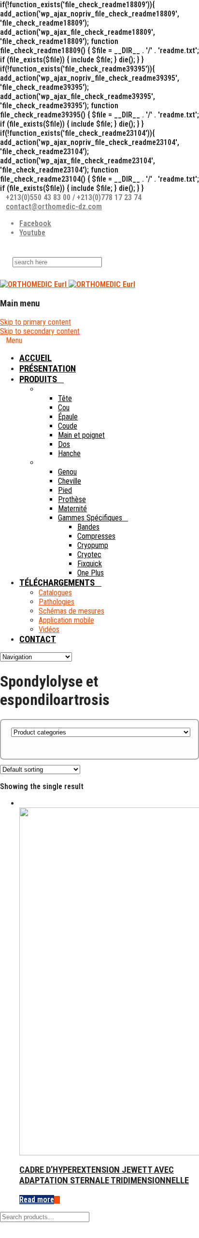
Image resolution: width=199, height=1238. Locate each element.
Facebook (35, 223)
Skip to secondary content (40, 331)
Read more (36, 1199)
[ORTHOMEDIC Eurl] (67, 284)
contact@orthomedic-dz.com (54, 206)
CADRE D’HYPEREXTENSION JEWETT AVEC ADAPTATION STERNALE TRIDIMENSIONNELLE (104, 1175)
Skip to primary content (35, 322)
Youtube (32, 232)
